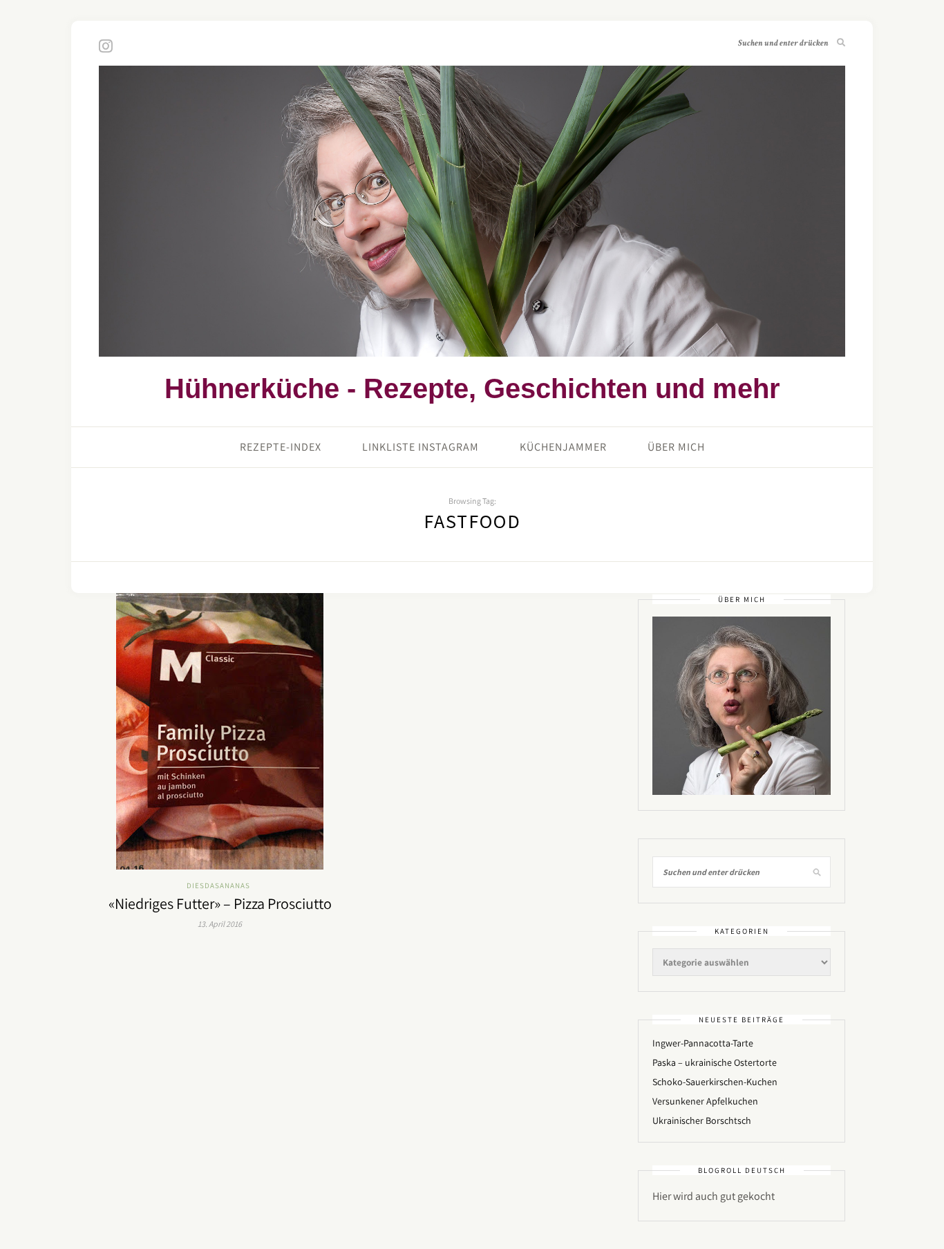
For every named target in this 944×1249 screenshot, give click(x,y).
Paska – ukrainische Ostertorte (714, 1062)
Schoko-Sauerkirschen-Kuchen (714, 1082)
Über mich (676, 447)
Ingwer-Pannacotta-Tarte (702, 1043)
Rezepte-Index (280, 447)
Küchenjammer (563, 447)
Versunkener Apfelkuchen (705, 1101)
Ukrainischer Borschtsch (701, 1120)
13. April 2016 (220, 924)
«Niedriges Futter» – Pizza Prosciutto (220, 903)
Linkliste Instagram (420, 447)
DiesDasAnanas (218, 885)
